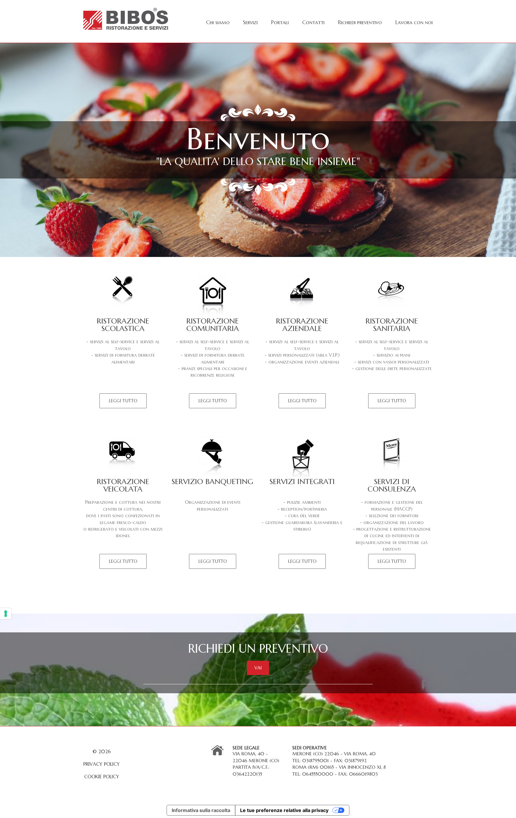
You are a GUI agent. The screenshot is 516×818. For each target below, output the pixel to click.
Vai (258, 668)
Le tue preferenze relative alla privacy (284, 810)
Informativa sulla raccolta (201, 810)
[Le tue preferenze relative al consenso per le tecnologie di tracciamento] (5, 613)
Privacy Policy (101, 764)
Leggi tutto (123, 400)
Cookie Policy (101, 777)
